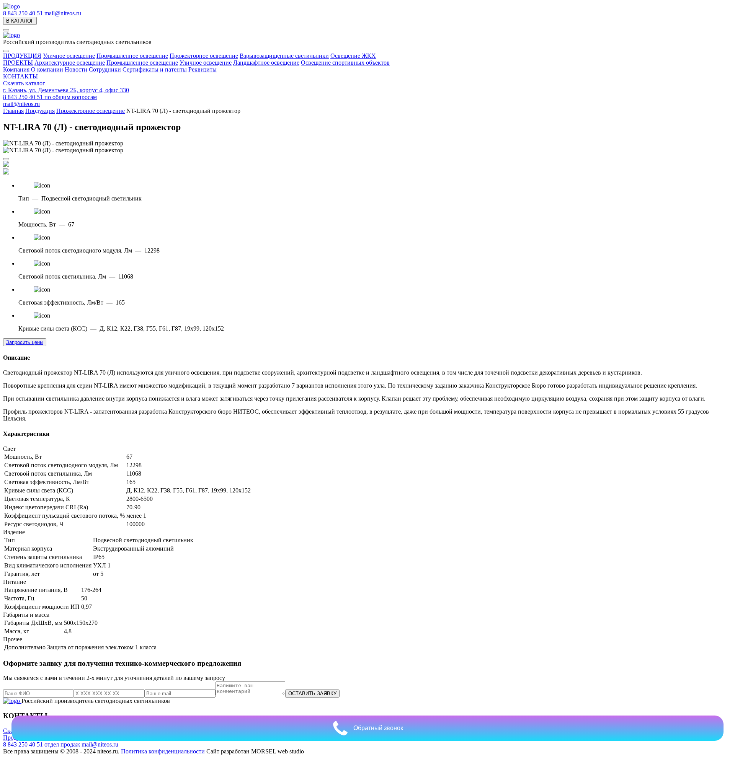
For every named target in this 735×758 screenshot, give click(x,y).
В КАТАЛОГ (20, 21)
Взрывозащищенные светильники (284, 55)
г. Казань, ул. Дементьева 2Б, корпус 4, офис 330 (66, 90)
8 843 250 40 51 (23, 13)
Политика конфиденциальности (163, 751)
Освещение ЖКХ (353, 55)
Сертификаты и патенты (154, 69)
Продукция (40, 111)
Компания (16, 69)
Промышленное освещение (132, 55)
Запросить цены (24, 342)
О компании (47, 69)
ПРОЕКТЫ (18, 62)
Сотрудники (105, 69)
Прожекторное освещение (204, 55)
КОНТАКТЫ (20, 76)
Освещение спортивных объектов (345, 62)
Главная (13, 111)
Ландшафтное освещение (266, 62)
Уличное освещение (69, 55)
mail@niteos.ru (62, 13)
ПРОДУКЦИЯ (22, 55)
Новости (76, 69)
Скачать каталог (24, 83)
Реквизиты (202, 69)
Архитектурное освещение (69, 62)
